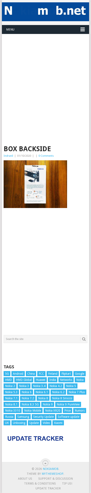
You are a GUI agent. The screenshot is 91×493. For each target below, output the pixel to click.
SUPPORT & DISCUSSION (55, 478)
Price (67, 410)
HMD (8, 379)
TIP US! (67, 483)
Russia (9, 416)
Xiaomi (58, 423)
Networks (66, 379)
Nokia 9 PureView (68, 404)
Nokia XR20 (52, 410)
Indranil (8, 155)
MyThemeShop (52, 473)
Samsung (23, 416)
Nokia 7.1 (11, 398)
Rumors (80, 410)
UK (7, 423)
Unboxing (19, 423)
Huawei (40, 379)
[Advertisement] (45, 79)
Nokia (80, 379)
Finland (52, 373)
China (31, 373)
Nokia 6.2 (58, 392)
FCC (41, 373)
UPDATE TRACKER (48, 488)
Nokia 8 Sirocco (62, 398)
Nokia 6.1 (42, 392)
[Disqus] (45, 274)
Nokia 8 (43, 398)
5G (7, 373)
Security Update (43, 416)
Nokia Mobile (32, 410)
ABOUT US (25, 478)
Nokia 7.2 (28, 398)
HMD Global (24, 379)
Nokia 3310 (12, 410)
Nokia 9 (48, 404)
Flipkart (66, 373)
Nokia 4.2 (56, 386)
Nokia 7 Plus (77, 392)
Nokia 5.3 (11, 392)
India (52, 379)
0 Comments (46, 155)
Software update (68, 416)
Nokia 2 (10, 386)
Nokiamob (50, 469)
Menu (10, 29)
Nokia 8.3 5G (30, 404)
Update (34, 423)
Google (79, 373)
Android (18, 373)
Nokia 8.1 (11, 404)
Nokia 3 (24, 386)
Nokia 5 (71, 386)
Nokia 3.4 (39, 386)
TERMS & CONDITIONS (40, 483)
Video (46, 423)
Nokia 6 (27, 392)
